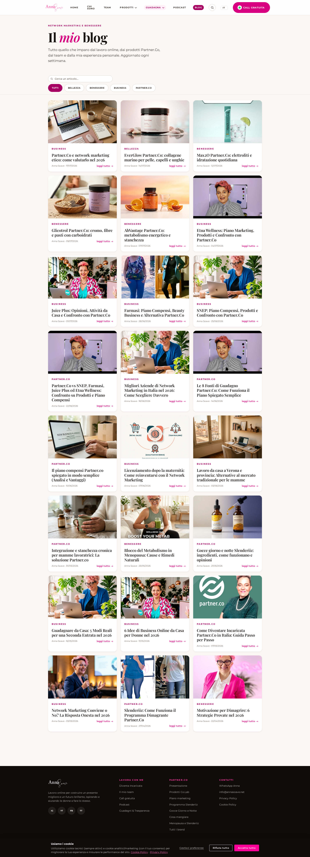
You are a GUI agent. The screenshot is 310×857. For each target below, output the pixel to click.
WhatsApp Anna (229, 785)
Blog (198, 7)
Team (107, 7)
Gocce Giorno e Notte (183, 810)
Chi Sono (91, 7)
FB (71, 810)
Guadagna (153, 7)
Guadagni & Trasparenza (134, 810)
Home (74, 7)
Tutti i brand (177, 829)
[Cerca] (212, 7)
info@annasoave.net (232, 792)
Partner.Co (144, 88)
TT (81, 810)
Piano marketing (180, 798)
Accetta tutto (246, 847)
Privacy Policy (228, 798)
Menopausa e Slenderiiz (184, 823)
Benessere (97, 88)
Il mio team (126, 792)
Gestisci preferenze (191, 847)
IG (52, 810)
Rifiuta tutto (221, 847)
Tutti (55, 88)
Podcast (179, 7)
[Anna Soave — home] (54, 7)
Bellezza (74, 88)
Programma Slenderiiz (183, 804)
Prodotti (126, 7)
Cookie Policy (227, 804)
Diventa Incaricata (130, 785)
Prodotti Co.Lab (179, 792)
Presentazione (178, 785)
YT (61, 810)
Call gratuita (254, 7)
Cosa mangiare (178, 817)
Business (120, 88)
